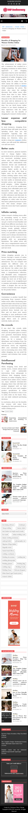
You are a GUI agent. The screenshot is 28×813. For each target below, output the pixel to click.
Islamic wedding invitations (10, 538)
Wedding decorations (8, 557)
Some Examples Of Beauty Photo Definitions (20, 457)
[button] (1, 21)
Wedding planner (7, 563)
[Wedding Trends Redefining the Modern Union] (6, 706)
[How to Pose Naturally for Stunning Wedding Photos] (6, 694)
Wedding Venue (6, 570)
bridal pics (22, 525)
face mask (5, 534)
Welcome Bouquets (19, 570)
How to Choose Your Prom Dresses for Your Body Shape (20, 717)
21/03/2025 (16, 697)
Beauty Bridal (19, 27)
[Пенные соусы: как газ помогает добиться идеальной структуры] (6, 499)
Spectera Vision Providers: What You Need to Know (20, 474)
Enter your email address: (14, 768)
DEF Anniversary (7, 27)
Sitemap (22, 807)
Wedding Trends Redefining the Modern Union (20, 705)
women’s (18, 140)
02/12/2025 (16, 501)
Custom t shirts (21, 528)
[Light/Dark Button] (22, 21)
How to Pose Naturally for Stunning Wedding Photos (20, 694)
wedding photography (8, 560)
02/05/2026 (16, 478)
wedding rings (6, 567)
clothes (24, 86)
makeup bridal (6, 541)
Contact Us (6, 807)
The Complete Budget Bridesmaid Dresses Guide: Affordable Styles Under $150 (20, 487)
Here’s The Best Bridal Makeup (20, 446)
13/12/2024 (16, 721)
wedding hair (21, 557)
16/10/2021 (13, 45)
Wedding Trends (20, 567)
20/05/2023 (16, 448)
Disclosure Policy (14, 807)
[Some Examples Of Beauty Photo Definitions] (6, 457)
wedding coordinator (8, 554)
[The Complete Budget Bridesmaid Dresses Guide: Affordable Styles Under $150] (6, 487)
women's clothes (8, 411)
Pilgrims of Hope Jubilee (9, 544)
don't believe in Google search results (13, 531)
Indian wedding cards (19, 534)
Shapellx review (7, 547)
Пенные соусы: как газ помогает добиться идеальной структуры (20, 498)
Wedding (15, 655)
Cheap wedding (6, 528)
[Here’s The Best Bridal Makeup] (6, 446)
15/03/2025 (16, 709)
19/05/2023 (16, 461)
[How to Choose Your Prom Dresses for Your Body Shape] (6, 717)
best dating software (8, 525)
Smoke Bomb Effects (8, 551)
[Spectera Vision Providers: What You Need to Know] (6, 476)
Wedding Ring (21, 563)
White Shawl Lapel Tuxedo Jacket (12, 573)
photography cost (20, 541)
